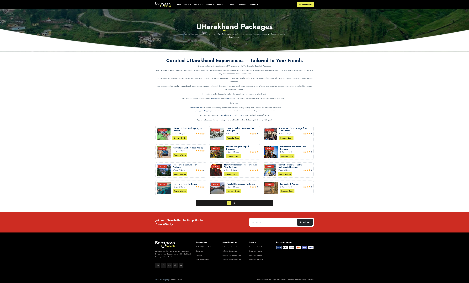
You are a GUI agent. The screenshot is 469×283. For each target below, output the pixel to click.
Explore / (269, 279)
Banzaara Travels (176, 279)
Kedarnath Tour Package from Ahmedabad (293, 129)
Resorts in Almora (255, 255)
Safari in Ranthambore (230, 251)
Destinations (242, 4)
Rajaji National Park (202, 259)
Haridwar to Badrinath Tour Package (293, 147)
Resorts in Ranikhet (256, 259)
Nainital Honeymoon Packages (240, 183)
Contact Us (254, 4)
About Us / (261, 279)
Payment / (276, 279)
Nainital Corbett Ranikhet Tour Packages (240, 129)
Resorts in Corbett (255, 247)
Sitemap (311, 279)
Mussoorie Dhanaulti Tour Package (185, 166)
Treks (231, 4)
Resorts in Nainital (255, 251)
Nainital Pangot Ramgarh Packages (237, 147)
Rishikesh (199, 255)
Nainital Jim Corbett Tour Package (189, 147)
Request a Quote (180, 138)
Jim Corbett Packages (290, 183)
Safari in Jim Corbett (230, 247)
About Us (187, 4)
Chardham (199, 251)
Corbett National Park (203, 247)
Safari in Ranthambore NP (232, 259)
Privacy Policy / (302, 279)
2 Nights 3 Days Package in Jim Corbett (187, 129)
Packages (197, 4)
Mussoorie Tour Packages (185, 183)
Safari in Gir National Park (232, 255)
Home (178, 4)
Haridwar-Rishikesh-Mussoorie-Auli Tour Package (240, 166)
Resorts (209, 4)
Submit (303, 222)
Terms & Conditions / (288, 279)
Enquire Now (307, 4)
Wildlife (220, 4)
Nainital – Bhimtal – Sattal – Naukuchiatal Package (291, 166)
